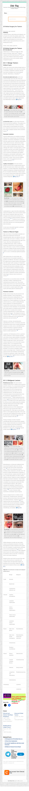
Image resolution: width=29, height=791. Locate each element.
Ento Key (14, 5)
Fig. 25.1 (19, 99)
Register (15, 701)
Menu (5, 13)
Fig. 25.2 (16, 176)
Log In (20, 700)
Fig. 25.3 (10, 356)
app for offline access (15, 780)
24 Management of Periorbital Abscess (14, 739)
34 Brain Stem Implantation (11, 741)
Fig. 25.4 (14, 429)
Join (21, 754)
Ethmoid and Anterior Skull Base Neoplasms (8, 715)
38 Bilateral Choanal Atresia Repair (13, 746)
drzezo (14, 761)
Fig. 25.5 (19, 507)
